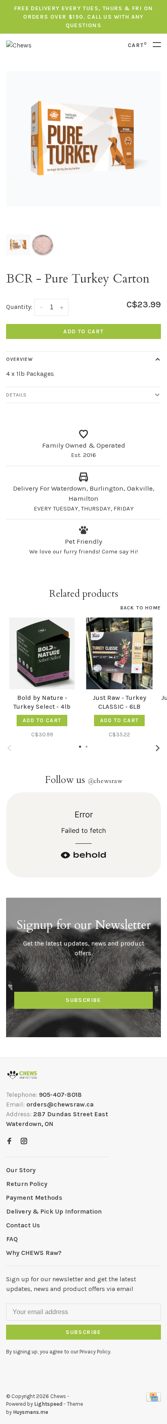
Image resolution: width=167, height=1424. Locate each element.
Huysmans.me (30, 1412)
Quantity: (19, 307)
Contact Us (23, 1225)
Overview (19, 359)
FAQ (12, 1239)
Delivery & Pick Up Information (54, 1211)
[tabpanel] (83, 138)
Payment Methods (34, 1197)
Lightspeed (48, 1404)
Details (16, 395)
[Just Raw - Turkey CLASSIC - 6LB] (119, 653)
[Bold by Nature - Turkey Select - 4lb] (42, 653)
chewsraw (105, 780)
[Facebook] (9, 1141)
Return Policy (26, 1184)
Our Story (21, 1170)
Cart (137, 45)
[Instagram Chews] (24, 1141)
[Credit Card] (153, 1399)
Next (158, 748)
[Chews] (22, 1075)
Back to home (140, 608)
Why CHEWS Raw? (34, 1253)
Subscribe (83, 1000)
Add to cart (83, 331)
